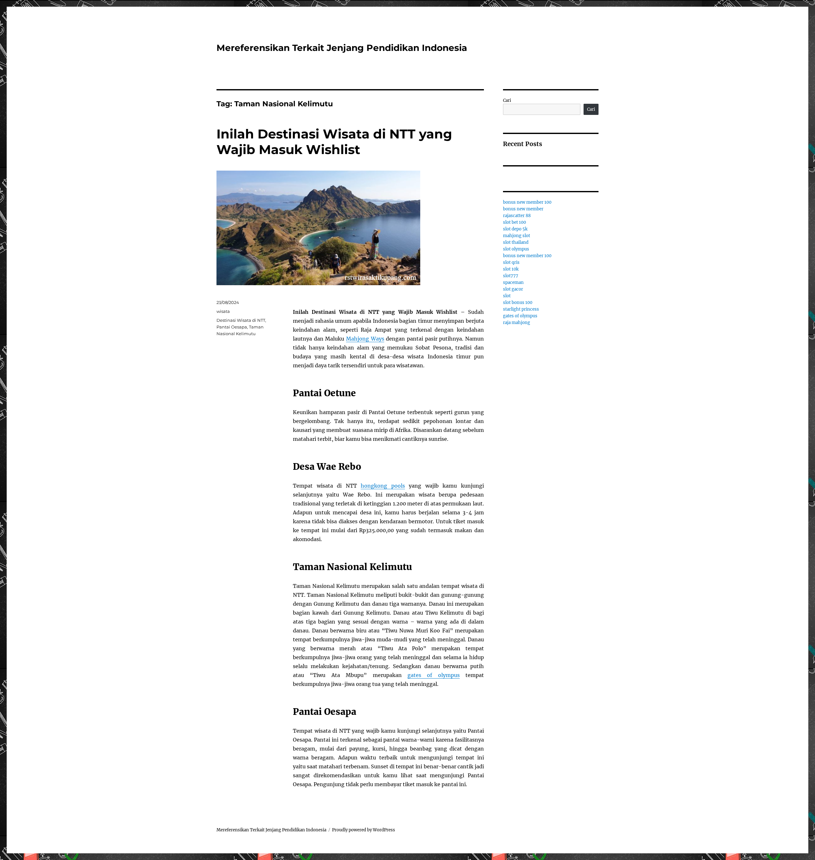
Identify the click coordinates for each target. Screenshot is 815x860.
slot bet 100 (514, 222)
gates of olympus (434, 675)
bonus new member (523, 209)
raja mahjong (516, 322)
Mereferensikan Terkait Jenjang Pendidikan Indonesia (341, 47)
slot (507, 296)
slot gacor (513, 289)
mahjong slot (516, 235)
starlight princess (521, 309)
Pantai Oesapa (231, 326)
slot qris (511, 262)
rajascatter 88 (517, 215)
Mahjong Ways (365, 338)
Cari (507, 100)
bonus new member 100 (527, 202)
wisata (223, 311)
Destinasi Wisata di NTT (240, 320)
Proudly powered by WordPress (363, 830)
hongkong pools (383, 486)
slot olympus (516, 249)
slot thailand (515, 242)
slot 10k (511, 269)
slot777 (510, 275)
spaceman (513, 282)
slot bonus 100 (517, 302)
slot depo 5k (515, 229)
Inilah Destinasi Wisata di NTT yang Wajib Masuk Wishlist (334, 141)
